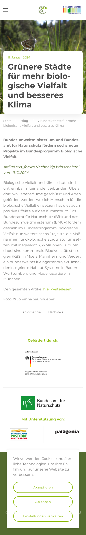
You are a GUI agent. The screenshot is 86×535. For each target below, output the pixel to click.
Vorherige (33, 312)
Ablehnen (43, 502)
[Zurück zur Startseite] (43, 10)
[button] (5, 10)
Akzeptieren (43, 487)
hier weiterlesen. (57, 289)
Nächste (54, 312)
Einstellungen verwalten (43, 516)
